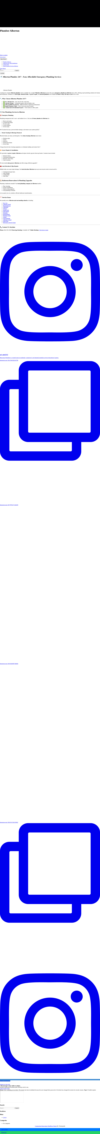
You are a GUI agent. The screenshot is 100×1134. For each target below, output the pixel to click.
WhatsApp (3, 1132)
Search (17, 70)
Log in (4, 1117)
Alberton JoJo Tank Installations (10, 63)
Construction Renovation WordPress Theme (46, 1126)
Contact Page (6, 64)
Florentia (5, 213)
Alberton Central (7, 220)
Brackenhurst (6, 214)
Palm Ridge (6, 211)
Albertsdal (5, 207)
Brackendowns (7, 206)
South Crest (6, 210)
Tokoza (5, 208)
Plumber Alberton (7, 61)
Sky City (5, 203)
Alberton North (7, 204)
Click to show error (5, 1088)
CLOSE (2, 73)
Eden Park (5, 221)
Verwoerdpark (6, 218)
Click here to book (43, 230)
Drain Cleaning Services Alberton (10, 66)
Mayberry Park (7, 215)
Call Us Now (4, 1129)
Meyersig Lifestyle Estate (9, 222)
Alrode (5, 217)
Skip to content (3, 55)
